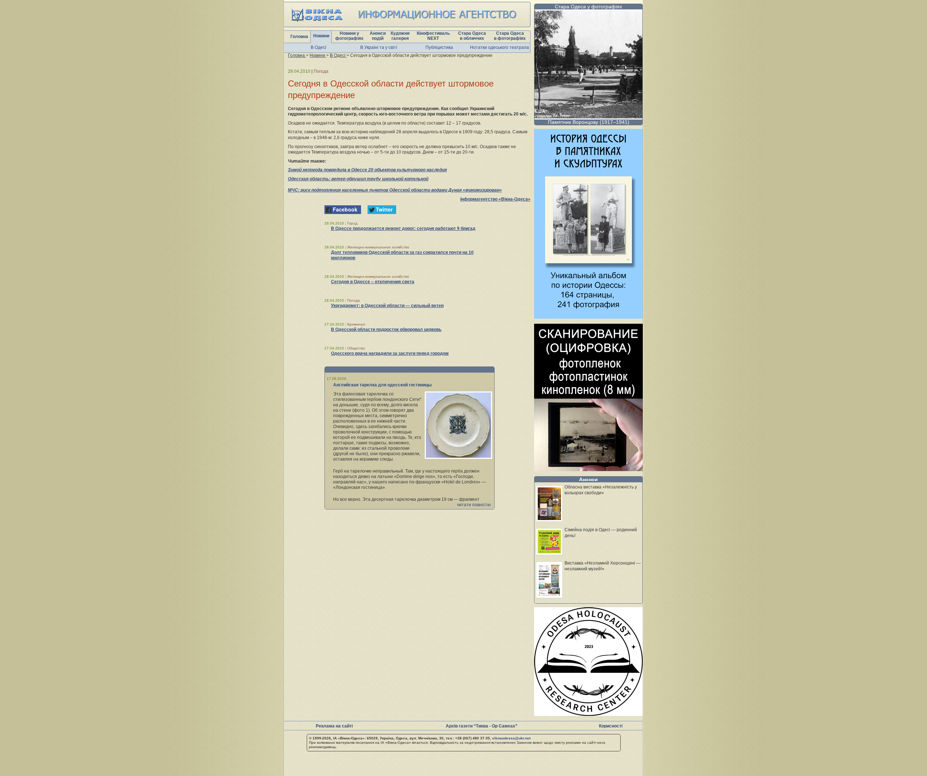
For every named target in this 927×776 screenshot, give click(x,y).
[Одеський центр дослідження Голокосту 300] (588, 714)
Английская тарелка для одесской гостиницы (382, 384)
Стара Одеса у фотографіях (588, 6)
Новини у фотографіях (349, 36)
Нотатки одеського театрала (499, 47)
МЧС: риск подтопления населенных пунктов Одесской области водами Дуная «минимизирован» (395, 190)
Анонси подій (378, 36)
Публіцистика (439, 47)
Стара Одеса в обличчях (472, 36)
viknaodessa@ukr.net (511, 738)
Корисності (610, 726)
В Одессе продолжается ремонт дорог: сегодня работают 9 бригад (403, 228)
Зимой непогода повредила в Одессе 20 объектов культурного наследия (367, 169)
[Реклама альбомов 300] (588, 317)
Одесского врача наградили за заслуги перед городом (390, 353)
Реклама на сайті (334, 726)
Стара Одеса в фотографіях (510, 36)
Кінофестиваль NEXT (433, 36)
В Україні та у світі (378, 47)
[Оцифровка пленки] (588, 469)
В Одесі (318, 47)
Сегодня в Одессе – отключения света (372, 281)
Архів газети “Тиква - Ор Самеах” (481, 726)
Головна (299, 36)
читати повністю (474, 504)
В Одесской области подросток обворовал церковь (386, 329)
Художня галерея (400, 36)
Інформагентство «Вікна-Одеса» (495, 199)
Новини (321, 35)
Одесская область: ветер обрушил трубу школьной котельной (358, 178)
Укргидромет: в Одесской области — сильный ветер (387, 305)
